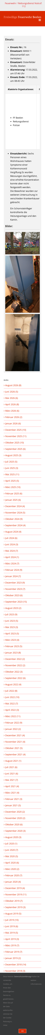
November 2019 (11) (15, 894)
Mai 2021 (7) (11, 779)
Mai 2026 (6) (11, 398)
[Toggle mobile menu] (40, 20)
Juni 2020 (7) (11, 849)
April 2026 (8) (12, 404)
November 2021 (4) (15, 741)
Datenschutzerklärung (22, 976)
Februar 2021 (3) (13, 798)
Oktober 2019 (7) (13, 900)
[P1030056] (22, 243)
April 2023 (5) (12, 633)
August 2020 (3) (13, 837)
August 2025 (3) (13, 455)
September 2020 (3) (15, 830)
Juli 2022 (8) (11, 690)
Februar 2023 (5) (13, 646)
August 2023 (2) (13, 608)
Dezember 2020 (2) (15, 811)
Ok (22, 1031)
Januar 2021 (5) (13, 805)
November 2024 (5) (15, 512)
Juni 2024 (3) (11, 544)
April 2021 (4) (12, 786)
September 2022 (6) (15, 678)
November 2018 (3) (15, 970)
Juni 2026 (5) (11, 391)
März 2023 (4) (12, 639)
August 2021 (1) (13, 760)
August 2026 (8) (13, 385)
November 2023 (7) (15, 588)
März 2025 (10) (12, 487)
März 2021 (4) (12, 792)
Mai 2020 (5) (11, 856)
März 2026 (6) (12, 410)
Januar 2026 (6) (13, 423)
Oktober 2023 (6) (13, 595)
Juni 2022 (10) (12, 697)
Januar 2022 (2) (13, 728)
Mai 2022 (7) (11, 703)
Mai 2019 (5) (11, 932)
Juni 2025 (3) (11, 468)
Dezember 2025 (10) (15, 429)
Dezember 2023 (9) (15, 582)
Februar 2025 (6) (13, 493)
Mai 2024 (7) (11, 550)
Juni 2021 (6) (11, 773)
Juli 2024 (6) (11, 538)
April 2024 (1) (12, 557)
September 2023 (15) (16, 601)
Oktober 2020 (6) (13, 824)
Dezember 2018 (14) (15, 964)
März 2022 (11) (12, 716)
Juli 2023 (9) (11, 614)
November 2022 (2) (15, 665)
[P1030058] (22, 284)
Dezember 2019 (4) (15, 888)
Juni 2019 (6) (11, 926)
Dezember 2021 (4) (15, 735)
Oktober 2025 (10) (14, 442)
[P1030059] (22, 342)
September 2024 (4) (15, 525)
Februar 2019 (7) (13, 951)
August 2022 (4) (13, 684)
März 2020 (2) (12, 869)
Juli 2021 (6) (11, 767)
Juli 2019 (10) (11, 919)
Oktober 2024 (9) (13, 518)
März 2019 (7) (12, 945)
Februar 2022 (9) (13, 722)
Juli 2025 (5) (11, 461)
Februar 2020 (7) (13, 875)
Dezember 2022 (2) (15, 658)
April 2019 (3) (12, 939)
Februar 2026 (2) (13, 417)
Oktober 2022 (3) (13, 671)
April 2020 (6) (12, 862)
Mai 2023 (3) (11, 627)
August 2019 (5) (13, 913)
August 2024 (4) (13, 531)
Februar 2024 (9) (13, 569)
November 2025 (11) (15, 436)
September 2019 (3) (15, 907)
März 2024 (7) (12, 563)
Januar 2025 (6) (13, 499)
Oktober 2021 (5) (13, 748)
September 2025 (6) (15, 448)
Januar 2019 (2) (13, 958)
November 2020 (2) (15, 818)
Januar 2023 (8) (13, 652)
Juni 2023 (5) (11, 620)
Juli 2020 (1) (11, 843)
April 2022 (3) (12, 709)
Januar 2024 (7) (13, 576)
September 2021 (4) (15, 754)
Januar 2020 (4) (13, 881)
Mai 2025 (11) (12, 474)
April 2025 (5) (12, 480)
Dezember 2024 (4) (15, 506)
